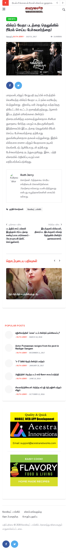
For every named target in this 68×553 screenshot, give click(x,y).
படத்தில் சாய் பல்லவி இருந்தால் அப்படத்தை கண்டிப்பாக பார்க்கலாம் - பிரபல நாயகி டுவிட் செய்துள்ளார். (18, 235)
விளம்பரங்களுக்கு (33, 511)
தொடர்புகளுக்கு (10, 516)
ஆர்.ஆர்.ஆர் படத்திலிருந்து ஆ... (23, 294)
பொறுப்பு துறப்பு (29, 516)
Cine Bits (11, 19)
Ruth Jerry (18, 36)
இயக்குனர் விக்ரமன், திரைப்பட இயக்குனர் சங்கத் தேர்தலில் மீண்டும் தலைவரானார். (48, 233)
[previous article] (63, 3)
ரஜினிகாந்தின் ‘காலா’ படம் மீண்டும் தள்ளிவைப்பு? (37, 333)
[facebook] (9, 85)
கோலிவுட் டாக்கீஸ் (34, 209)
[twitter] (18, 85)
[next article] (57, 3)
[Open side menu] (3, 9)
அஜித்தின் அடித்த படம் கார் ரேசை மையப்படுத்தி (37, 374)
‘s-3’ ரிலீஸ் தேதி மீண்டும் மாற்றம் (30, 361)
